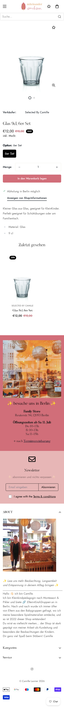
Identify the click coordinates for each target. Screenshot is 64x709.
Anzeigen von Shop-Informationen (27, 198)
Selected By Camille (37, 112)
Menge (7, 167)
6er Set (9, 153)
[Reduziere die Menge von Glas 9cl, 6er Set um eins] (19, 167)
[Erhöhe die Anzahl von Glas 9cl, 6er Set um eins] (57, 167)
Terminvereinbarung (36, 441)
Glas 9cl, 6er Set (23, 310)
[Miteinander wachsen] (32, 6)
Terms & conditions (44, 496)
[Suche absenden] (59, 16)
